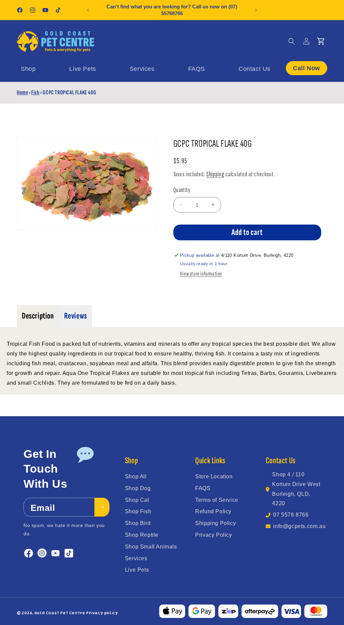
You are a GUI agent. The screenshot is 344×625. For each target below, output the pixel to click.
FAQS (202, 488)
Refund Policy (213, 511)
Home (22, 92)
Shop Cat (137, 500)
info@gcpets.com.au (299, 526)
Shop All (136, 476)
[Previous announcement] (88, 10)
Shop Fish (138, 511)
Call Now (306, 68)
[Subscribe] (101, 507)
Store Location (213, 476)
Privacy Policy (213, 535)
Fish (35, 92)
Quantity (181, 190)
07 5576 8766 (290, 515)
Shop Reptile (142, 535)
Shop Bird (137, 523)
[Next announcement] (256, 10)
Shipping (215, 174)
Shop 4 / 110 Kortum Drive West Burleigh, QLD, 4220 (296, 489)
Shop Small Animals (151, 546)
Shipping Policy (215, 523)
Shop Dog (138, 488)
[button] (291, 41)
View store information (201, 273)
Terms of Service (216, 500)
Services (136, 558)
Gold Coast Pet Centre (59, 613)
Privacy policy (102, 613)
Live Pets (137, 570)
